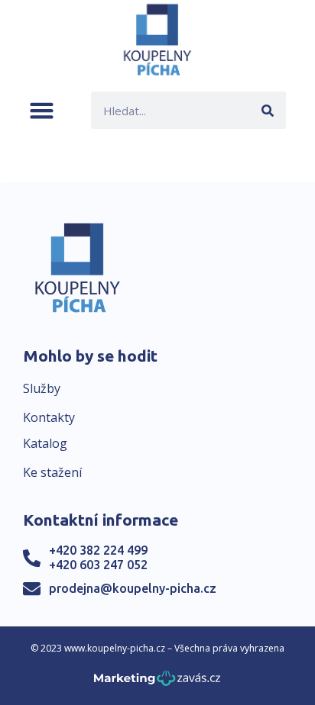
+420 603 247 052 (98, 564)
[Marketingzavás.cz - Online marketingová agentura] (157, 682)
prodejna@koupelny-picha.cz (132, 588)
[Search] (267, 110)
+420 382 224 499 (98, 550)
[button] (41, 110)
